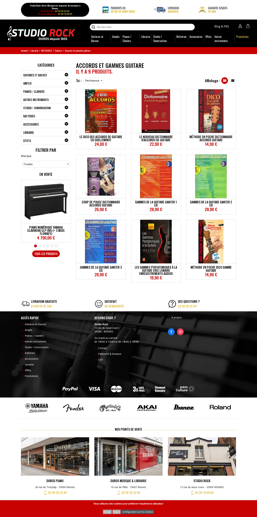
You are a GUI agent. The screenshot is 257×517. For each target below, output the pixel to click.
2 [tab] (39, 246)
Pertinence (92, 81)
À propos (177, 317)
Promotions (242, 37)
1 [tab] (35, 246)
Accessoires (196, 37)
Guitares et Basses (97, 39)
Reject (116, 511)
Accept (107, 511)
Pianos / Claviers (127, 39)
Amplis (116, 37)
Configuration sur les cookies (137, 511)
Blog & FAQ (222, 26)
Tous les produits (46, 254)
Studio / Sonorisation (160, 39)
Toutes (28, 164)
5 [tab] (52, 246)
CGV (100, 359)
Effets (208, 37)
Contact (102, 348)
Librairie (145, 37)
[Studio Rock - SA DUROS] (41, 33)
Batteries (181, 37)
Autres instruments (221, 39)
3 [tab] (43, 246)
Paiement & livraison (110, 353)
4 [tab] (48, 246)
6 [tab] (56, 246)
